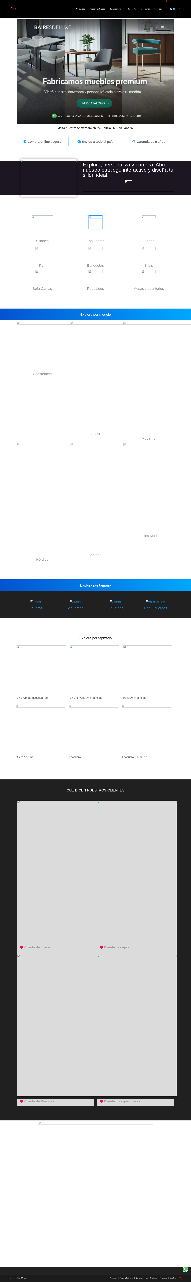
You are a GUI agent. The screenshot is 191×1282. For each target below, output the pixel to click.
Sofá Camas (42, 288)
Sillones (42, 241)
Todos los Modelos (148, 536)
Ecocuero (75, 757)
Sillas (148, 265)
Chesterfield (42, 374)
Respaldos (95, 288)
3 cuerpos (115, 608)
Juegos (148, 241)
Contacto (153, 1278)
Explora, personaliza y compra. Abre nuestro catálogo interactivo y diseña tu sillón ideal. (128, 170)
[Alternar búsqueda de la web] (180, 9)
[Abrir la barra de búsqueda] (166, 1)
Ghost (95, 434)
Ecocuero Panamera (135, 757)
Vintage (95, 555)
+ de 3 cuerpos (155, 608)
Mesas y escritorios (148, 288)
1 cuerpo (36, 608)
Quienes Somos (142, 1278)
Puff (42, 265)
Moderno (148, 438)
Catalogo (173, 1278)
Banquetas (95, 265)
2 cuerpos (75, 608)
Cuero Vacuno (24, 757)
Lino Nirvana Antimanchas (86, 697)
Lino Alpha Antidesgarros (32, 697)
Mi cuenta (163, 1278)
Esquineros (95, 241)
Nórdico (42, 559)
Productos (113, 1278)
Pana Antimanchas (134, 697)
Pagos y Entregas (126, 1278)
